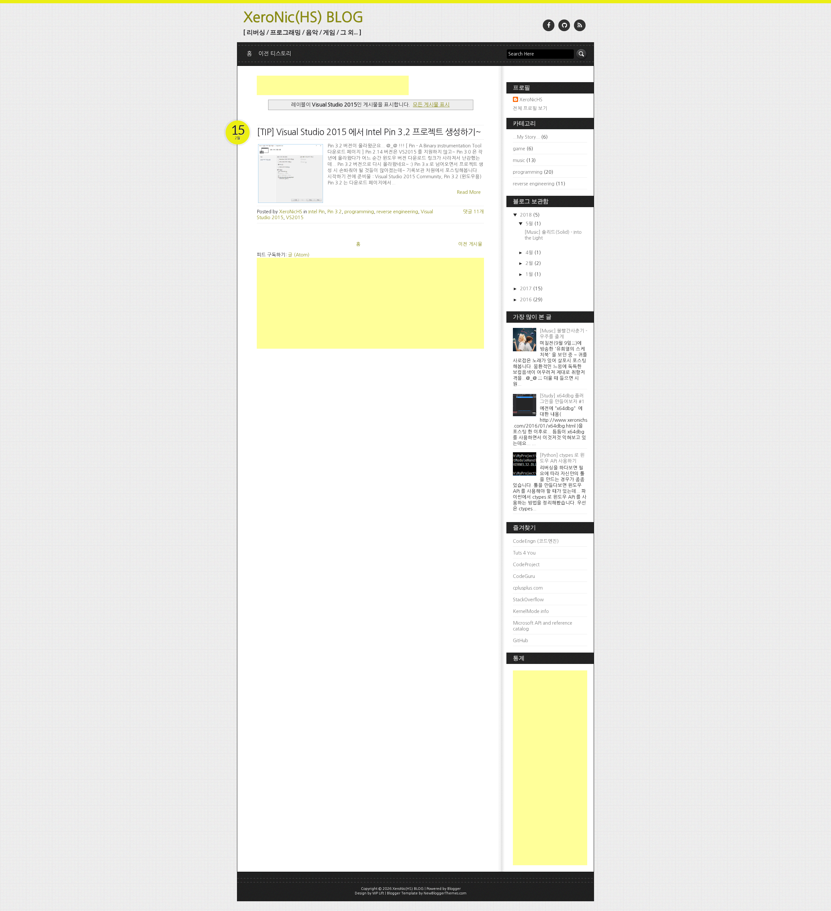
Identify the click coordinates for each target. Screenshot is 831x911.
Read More (469, 192)
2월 (530, 263)
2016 (526, 299)
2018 (526, 215)
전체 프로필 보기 (530, 108)
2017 (526, 288)
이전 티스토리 (274, 53)
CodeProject (526, 564)
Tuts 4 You (524, 553)
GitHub (520, 640)
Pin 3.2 (334, 211)
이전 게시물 (470, 244)
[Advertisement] (333, 85)
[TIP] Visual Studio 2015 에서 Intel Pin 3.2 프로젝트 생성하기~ (369, 132)
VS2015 (295, 217)
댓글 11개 (473, 211)
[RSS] (580, 25)
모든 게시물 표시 (431, 104)
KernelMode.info (531, 611)
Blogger (454, 889)
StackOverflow (528, 599)
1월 (530, 274)
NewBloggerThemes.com (445, 893)
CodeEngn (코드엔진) (536, 541)
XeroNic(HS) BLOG (303, 17)
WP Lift (378, 893)
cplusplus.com (528, 588)
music (519, 160)
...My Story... (526, 137)
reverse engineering (397, 211)
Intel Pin (316, 211)
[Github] (564, 25)
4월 (530, 252)
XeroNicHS (530, 99)
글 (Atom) (298, 255)
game (519, 148)
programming (359, 211)
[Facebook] (548, 25)
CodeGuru (524, 576)
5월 (530, 223)
